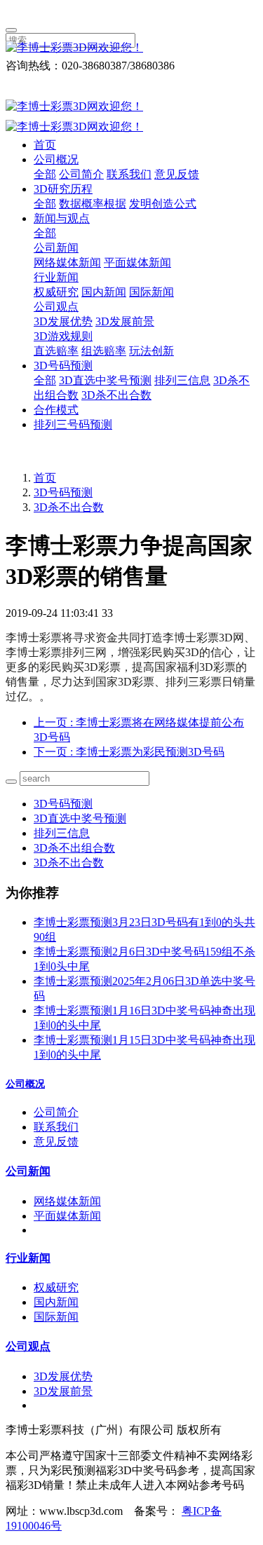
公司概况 (56, 159)
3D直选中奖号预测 (105, 380)
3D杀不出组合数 (74, 848)
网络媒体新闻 (67, 262)
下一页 (129, 752)
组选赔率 (103, 351)
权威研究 (56, 292)
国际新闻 (151, 292)
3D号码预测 (63, 366)
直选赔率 (56, 351)
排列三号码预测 (73, 424)
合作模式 (56, 410)
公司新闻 (56, 248)
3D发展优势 (63, 321)
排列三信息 (182, 380)
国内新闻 (103, 292)
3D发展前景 (124, 321)
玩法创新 (151, 351)
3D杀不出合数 (116, 395)
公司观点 (56, 307)
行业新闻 (56, 277)
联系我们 (129, 174)
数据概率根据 (92, 204)
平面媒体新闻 (137, 262)
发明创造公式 (162, 204)
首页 (45, 145)
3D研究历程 (63, 189)
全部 (45, 174)
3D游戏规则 (63, 336)
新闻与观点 (62, 218)
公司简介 (81, 174)
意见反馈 (176, 174)
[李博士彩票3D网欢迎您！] (131, 48)
